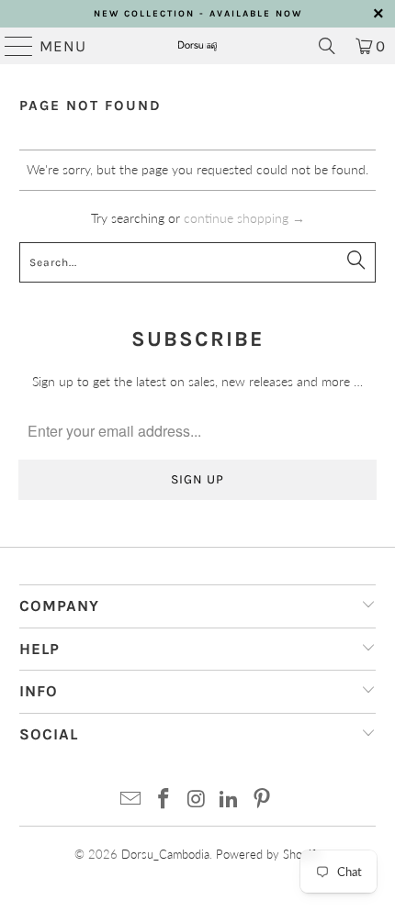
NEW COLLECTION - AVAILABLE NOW (198, 13)
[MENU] (11, 46)
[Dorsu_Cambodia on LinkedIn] (229, 800)
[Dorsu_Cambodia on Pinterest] (262, 800)
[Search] (327, 46)
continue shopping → (244, 218)
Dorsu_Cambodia (165, 854)
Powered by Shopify (269, 854)
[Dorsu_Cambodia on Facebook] (163, 800)
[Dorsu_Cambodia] (198, 46)
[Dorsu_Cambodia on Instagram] (196, 800)
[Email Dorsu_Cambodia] (131, 800)
